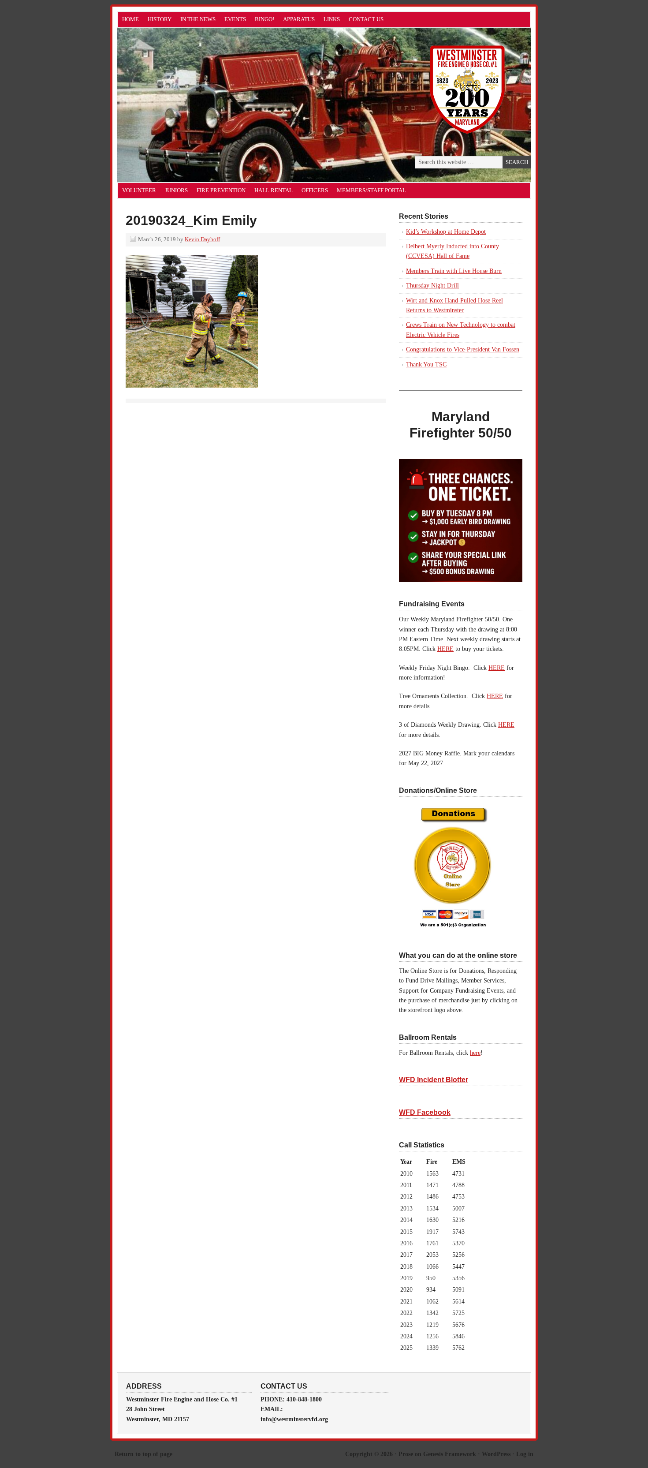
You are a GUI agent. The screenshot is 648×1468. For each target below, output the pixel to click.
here (475, 1053)
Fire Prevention (221, 190)
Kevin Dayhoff (202, 239)
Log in (524, 1454)
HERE (445, 649)
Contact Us (366, 19)
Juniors (176, 190)
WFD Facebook (425, 1112)
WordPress (496, 1454)
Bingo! (264, 19)
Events (235, 19)
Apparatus (299, 19)
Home (130, 19)
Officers (315, 190)
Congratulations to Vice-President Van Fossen (462, 349)
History (159, 19)
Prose (405, 1454)
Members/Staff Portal (371, 190)
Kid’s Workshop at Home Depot (446, 231)
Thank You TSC (426, 364)
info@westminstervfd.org (294, 1419)
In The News (198, 19)
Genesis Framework (449, 1454)
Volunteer (139, 190)
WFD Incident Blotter (433, 1079)
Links (332, 19)
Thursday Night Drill (432, 285)
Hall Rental (273, 190)
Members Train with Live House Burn (454, 271)
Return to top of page (143, 1454)
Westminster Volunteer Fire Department (216, 105)
